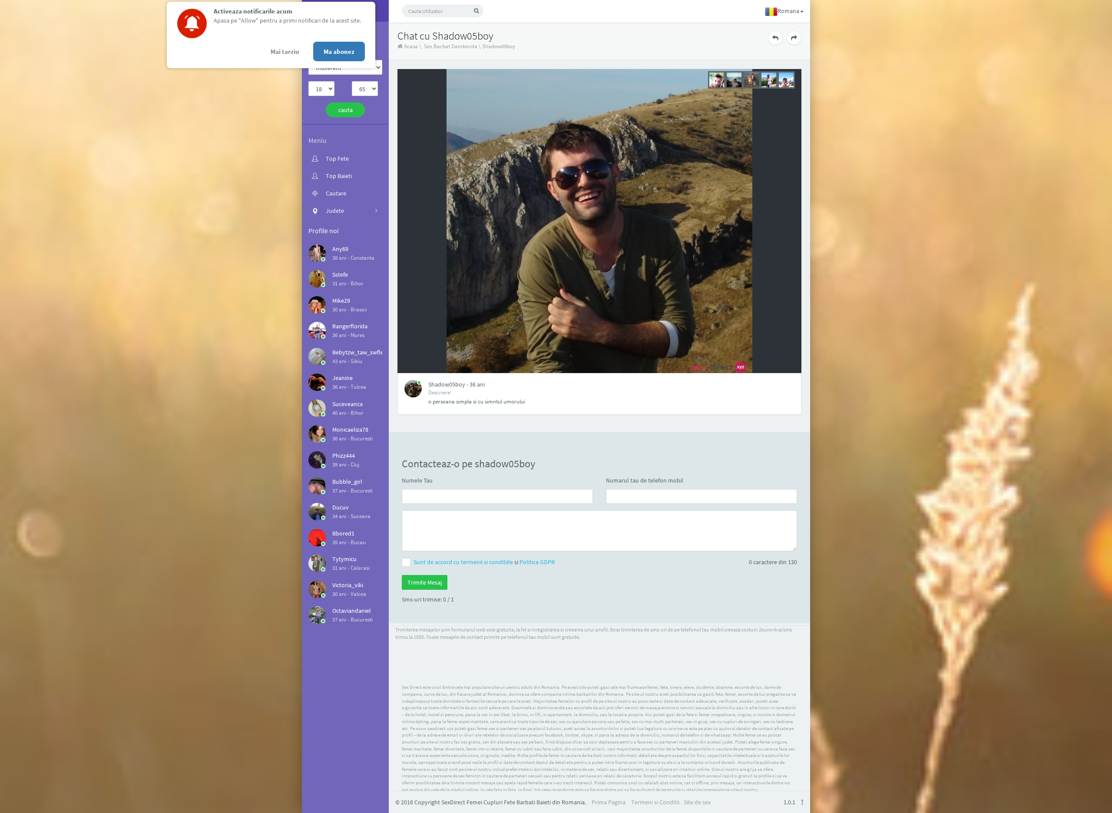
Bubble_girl (347, 482)
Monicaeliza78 (350, 429)
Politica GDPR (537, 562)
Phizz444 (343, 455)
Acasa (410, 46)
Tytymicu (344, 559)
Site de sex (697, 802)
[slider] (751, 79)
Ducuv (340, 507)
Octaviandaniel (351, 611)
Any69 (340, 249)
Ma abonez (339, 51)
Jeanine (342, 378)
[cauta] (476, 10)
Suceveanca (347, 404)
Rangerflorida (349, 326)
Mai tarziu (285, 51)
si (484, 562)
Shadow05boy (498, 46)
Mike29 (341, 300)
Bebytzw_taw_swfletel (361, 352)
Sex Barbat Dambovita (450, 46)
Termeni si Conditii (655, 802)
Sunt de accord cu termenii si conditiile (464, 562)
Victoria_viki (347, 585)
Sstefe (340, 274)
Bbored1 (343, 533)
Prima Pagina (609, 802)
